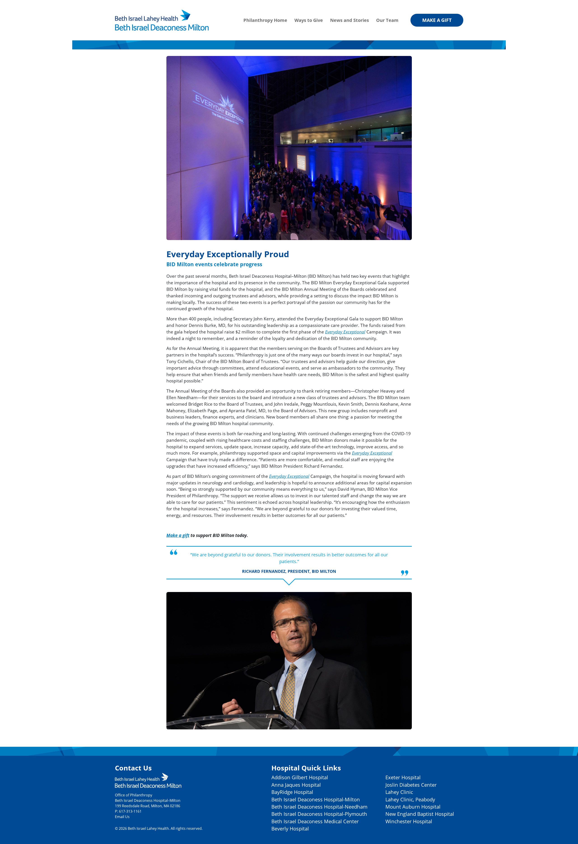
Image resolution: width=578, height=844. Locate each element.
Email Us (122, 816)
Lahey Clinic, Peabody (410, 799)
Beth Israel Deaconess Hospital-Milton (315, 799)
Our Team (387, 20)
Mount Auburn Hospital (412, 806)
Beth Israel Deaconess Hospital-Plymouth (319, 814)
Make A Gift (437, 20)
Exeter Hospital (403, 777)
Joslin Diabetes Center (411, 785)
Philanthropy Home (265, 20)
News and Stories (349, 20)
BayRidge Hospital (292, 792)
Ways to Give (308, 20)
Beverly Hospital (290, 828)
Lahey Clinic (399, 792)
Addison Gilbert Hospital (299, 777)
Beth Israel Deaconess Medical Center (315, 821)
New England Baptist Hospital (419, 814)
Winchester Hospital (408, 821)
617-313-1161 (130, 811)
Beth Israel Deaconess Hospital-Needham (319, 806)
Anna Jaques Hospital (296, 785)
